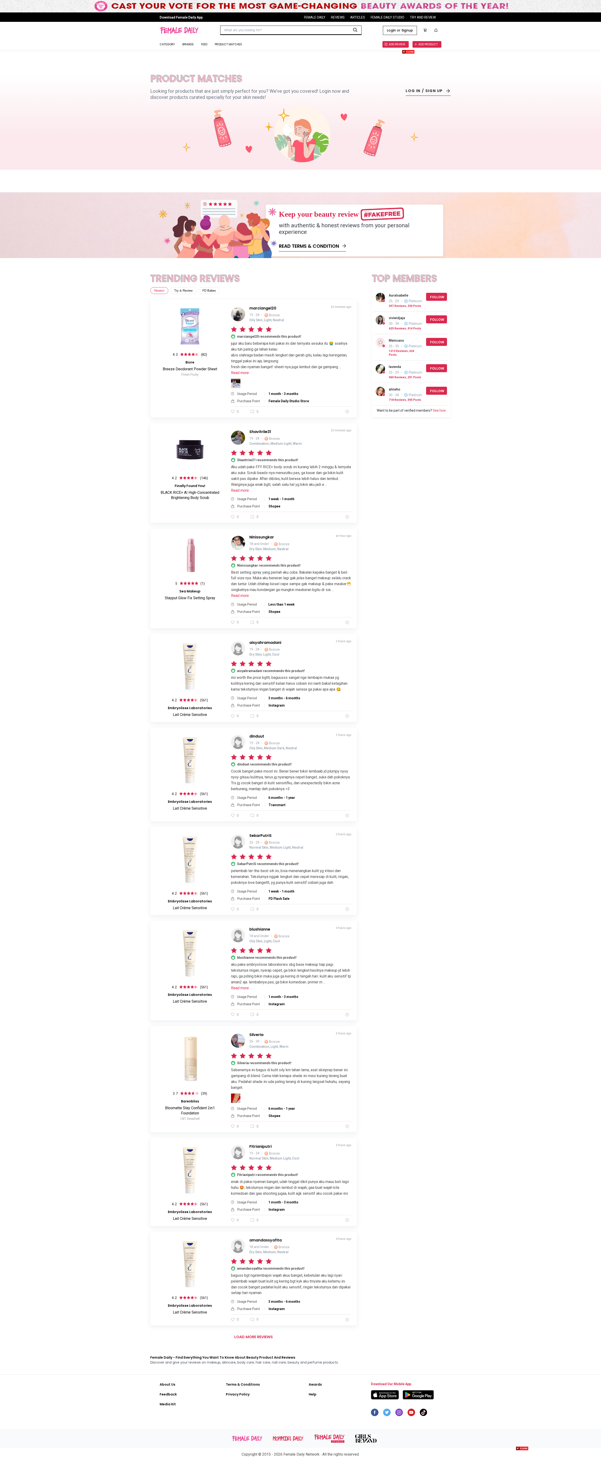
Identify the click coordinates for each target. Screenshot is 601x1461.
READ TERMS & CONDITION (309, 246)
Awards (315, 1384)
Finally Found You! (190, 485)
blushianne (259, 929)
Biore (189, 362)
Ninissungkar (261, 537)
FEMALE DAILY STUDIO (387, 17)
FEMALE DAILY (314, 17)
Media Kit (168, 1404)
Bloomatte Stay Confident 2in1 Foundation (190, 1110)
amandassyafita (265, 1240)
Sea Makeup (189, 591)
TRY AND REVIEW (423, 17)
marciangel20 (262, 308)
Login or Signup (400, 30)
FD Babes (209, 290)
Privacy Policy (238, 1394)
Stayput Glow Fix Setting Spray (190, 598)
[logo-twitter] (387, 1413)
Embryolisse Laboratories (190, 708)
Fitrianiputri (260, 1146)
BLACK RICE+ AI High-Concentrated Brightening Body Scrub (190, 495)
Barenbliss (190, 1101)
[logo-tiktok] (423, 1413)
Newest (159, 290)
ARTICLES (357, 17)
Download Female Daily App (181, 17)
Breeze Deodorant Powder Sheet (190, 369)
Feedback (168, 1394)
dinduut (256, 736)
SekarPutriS (260, 835)
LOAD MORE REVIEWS (253, 1337)
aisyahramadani (265, 642)
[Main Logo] (179, 30)
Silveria (256, 1034)
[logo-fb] (374, 1413)
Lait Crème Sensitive (190, 714)
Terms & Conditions (243, 1384)
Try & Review (183, 290)
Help (312, 1394)
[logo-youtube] (411, 1413)
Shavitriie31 (260, 431)
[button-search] (355, 30)
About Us (167, 1384)
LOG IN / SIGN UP (424, 90)
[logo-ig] (399, 1413)
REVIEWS (338, 17)
